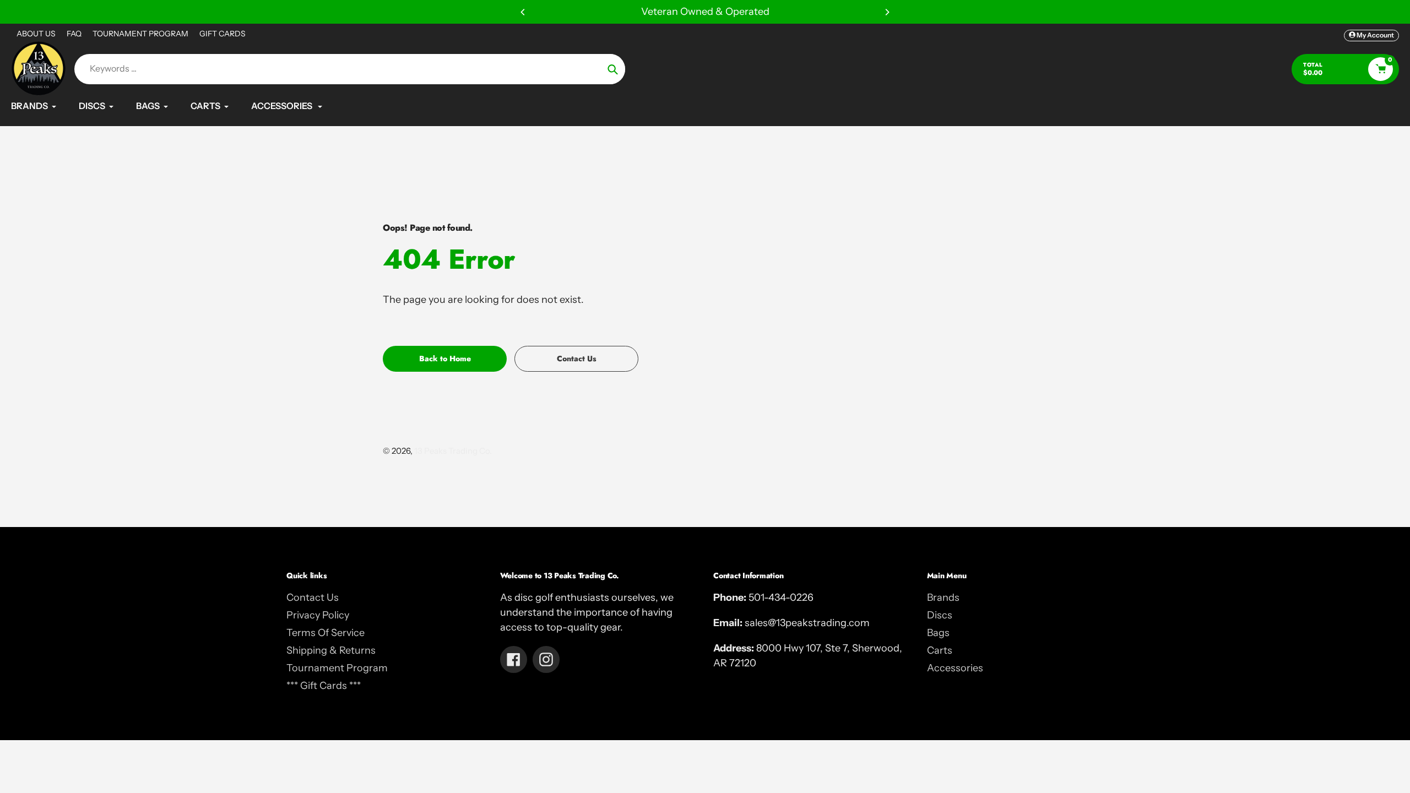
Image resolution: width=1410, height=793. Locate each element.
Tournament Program (337, 668)
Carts (939, 650)
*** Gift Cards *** (323, 686)
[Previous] (523, 12)
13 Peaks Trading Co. (453, 451)
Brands (943, 597)
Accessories (955, 668)
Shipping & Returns (331, 650)
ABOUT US (36, 34)
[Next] (886, 12)
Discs (939, 615)
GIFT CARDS (222, 34)
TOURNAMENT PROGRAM (140, 34)
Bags (938, 633)
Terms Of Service (325, 633)
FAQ (74, 34)
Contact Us (312, 597)
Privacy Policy (317, 615)
